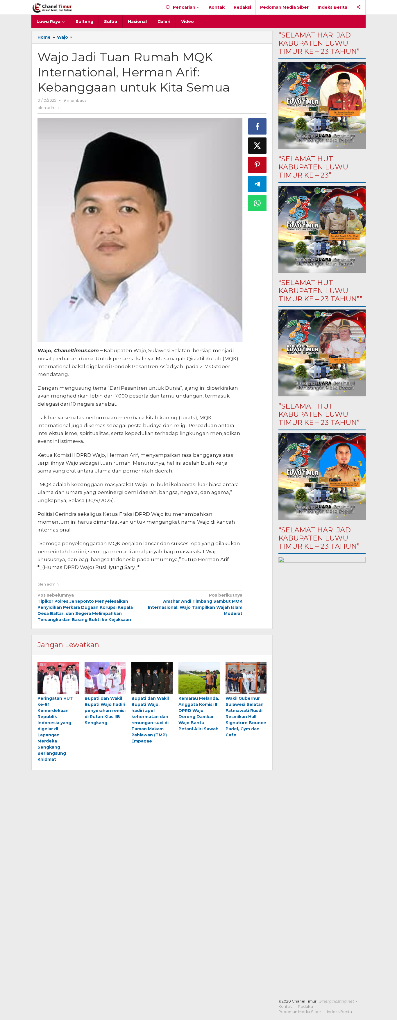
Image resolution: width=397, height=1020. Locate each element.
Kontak (285, 1006)
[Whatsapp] (257, 203)
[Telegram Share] (257, 184)
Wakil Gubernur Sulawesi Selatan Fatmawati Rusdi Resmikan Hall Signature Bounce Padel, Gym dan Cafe (246, 717)
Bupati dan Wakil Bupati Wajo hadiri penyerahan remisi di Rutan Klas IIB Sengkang (105, 710)
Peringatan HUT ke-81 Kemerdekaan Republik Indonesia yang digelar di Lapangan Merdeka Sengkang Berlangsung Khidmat (55, 729)
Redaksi (305, 1006)
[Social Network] (359, 7)
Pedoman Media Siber (299, 1011)
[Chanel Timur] (52, 7)
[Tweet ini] (257, 145)
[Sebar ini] (257, 126)
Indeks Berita (339, 1011)
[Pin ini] (257, 165)
